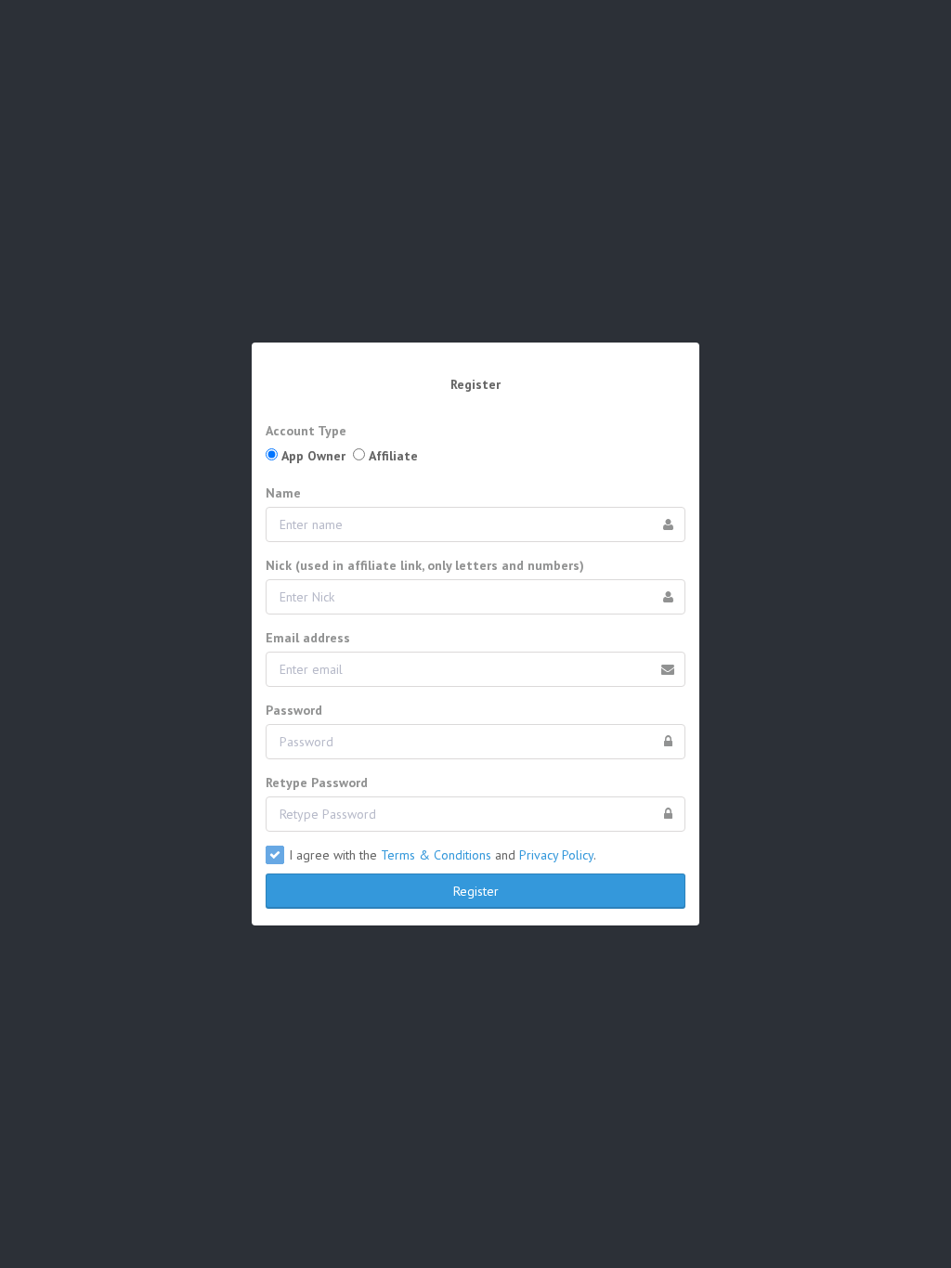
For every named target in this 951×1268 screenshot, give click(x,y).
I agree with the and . (442, 855)
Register (476, 891)
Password (294, 710)
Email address (308, 637)
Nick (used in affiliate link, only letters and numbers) (425, 565)
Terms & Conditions (436, 855)
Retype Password (317, 782)
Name (283, 493)
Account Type (306, 430)
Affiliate (393, 455)
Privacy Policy (556, 855)
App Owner (313, 455)
